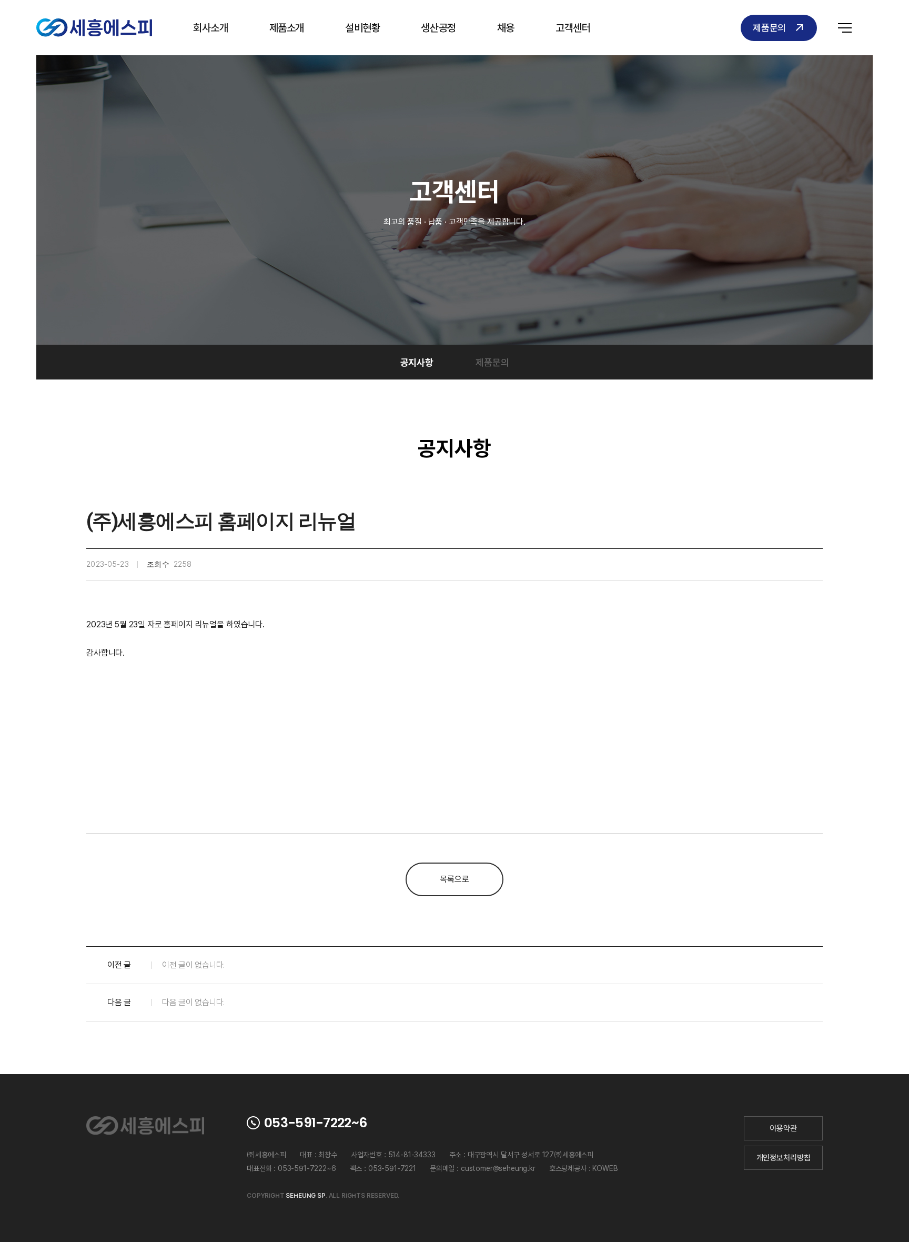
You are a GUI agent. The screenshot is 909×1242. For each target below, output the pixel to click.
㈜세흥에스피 (94, 27)
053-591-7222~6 (315, 1123)
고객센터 (573, 28)
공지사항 (416, 362)
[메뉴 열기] (845, 27)
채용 (505, 28)
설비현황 (362, 28)
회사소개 (210, 28)
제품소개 (286, 28)
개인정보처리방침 (783, 1158)
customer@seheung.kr (498, 1168)
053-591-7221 (392, 1168)
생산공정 (438, 28)
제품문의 (769, 27)
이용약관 (783, 1128)
